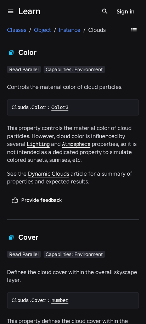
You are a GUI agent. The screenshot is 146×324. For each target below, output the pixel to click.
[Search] (105, 11)
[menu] (10, 11)
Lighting (38, 144)
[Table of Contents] (134, 30)
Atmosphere (76, 144)
